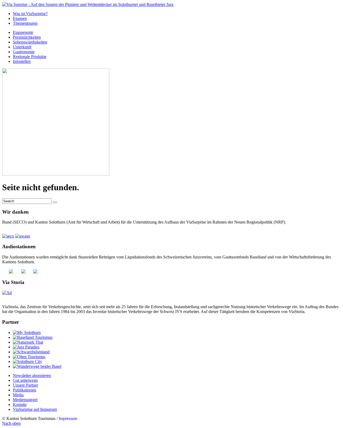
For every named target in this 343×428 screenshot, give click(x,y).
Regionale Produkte (29, 56)
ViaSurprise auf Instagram (35, 409)
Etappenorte (23, 32)
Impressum (68, 418)
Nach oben (11, 423)
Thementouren (25, 23)
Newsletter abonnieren (32, 375)
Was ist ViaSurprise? (30, 13)
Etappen (20, 18)
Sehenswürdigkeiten (30, 42)
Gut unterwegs (25, 380)
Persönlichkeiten (27, 37)
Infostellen (22, 61)
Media (18, 395)
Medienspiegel (25, 399)
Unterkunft (22, 47)
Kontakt (20, 404)
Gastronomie (24, 51)
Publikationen (24, 390)
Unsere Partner (25, 385)
